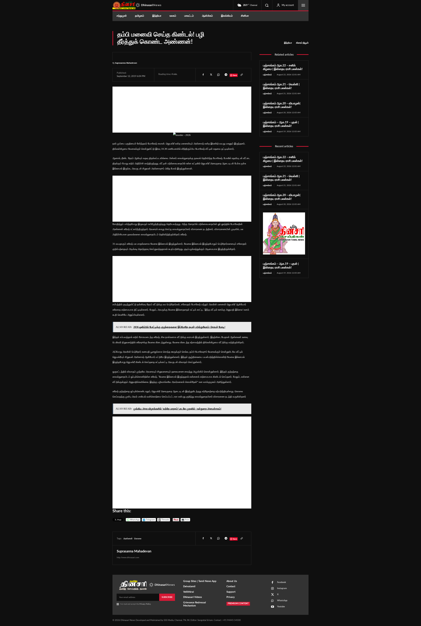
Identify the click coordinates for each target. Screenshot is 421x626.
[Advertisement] (181, 110)
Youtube (281, 607)
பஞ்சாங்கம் (267, 75)
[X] (210, 74)
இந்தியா (288, 43)
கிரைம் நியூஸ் (302, 43)
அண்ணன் (128, 539)
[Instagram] (272, 589)
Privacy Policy (145, 604)
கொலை (137, 539)
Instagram (282, 588)
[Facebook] (203, 74)
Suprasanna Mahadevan (126, 63)
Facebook (281, 582)
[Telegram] (226, 74)
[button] (266, 5)
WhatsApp (282, 601)
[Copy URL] (241, 74)
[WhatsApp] (218, 74)
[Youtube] (272, 607)
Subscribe (167, 597)
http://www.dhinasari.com (128, 557)
